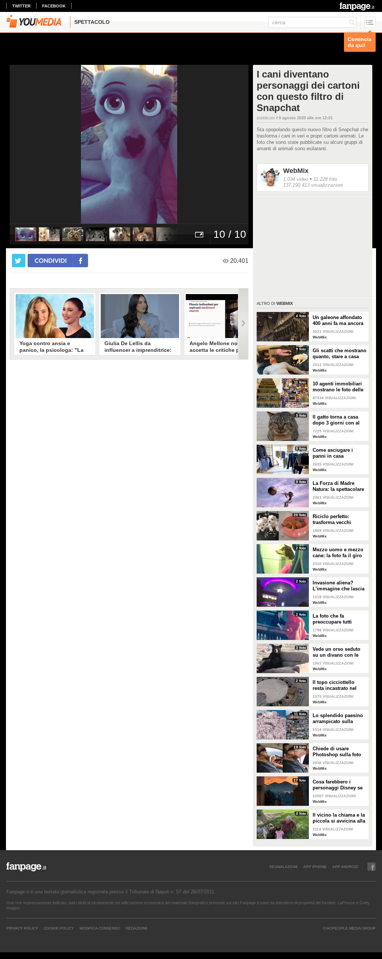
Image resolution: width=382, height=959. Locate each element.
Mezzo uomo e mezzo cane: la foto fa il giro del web (338, 553)
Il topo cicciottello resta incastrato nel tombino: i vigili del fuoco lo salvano (335, 685)
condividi (51, 260)
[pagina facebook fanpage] (371, 866)
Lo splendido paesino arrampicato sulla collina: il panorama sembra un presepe (338, 719)
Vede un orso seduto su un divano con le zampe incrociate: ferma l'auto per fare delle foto (336, 652)
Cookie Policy (59, 928)
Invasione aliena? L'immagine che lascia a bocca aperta (338, 586)
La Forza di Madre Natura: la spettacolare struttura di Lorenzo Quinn (338, 486)
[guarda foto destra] (152, 144)
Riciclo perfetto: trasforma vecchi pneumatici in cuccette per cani (339, 520)
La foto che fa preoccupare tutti (332, 619)
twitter (21, 6)
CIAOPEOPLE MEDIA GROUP (349, 928)
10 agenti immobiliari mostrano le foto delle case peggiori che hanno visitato (338, 387)
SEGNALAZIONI (283, 866)
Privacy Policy (22, 928)
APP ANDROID (345, 866)
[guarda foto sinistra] (33, 144)
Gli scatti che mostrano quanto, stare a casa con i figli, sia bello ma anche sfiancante (339, 354)
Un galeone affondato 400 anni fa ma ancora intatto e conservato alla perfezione (338, 320)
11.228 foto (325, 179)
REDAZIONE (137, 928)
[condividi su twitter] (18, 260)
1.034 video (295, 179)
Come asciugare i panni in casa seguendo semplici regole (335, 453)
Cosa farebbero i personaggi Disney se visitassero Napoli (338, 785)
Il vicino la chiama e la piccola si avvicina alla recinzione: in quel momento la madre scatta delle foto (339, 818)
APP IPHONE (315, 866)
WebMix (296, 170)
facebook (54, 6)
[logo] (357, 6)
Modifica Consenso (99, 928)
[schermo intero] (199, 234)
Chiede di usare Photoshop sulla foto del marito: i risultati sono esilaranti (337, 752)
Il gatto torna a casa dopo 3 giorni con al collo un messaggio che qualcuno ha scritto (336, 420)
